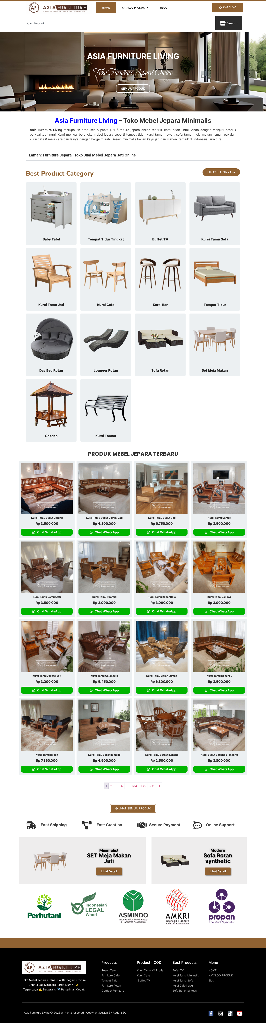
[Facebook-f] (211, 1013)
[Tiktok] (230, 1013)
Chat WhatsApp (48, 532)
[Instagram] (220, 1013)
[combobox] (119, 23)
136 (151, 786)
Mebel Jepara (38, 980)
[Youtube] (239, 1013)
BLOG (163, 7)
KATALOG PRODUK (133, 7)
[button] (133, 154)
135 (143, 786)
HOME (106, 7)
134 (134, 786)
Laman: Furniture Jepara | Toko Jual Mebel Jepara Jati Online (82, 155)
